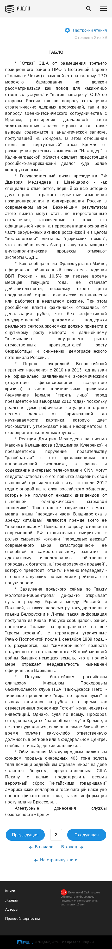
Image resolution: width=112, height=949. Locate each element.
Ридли (23, 8)
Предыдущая (25, 835)
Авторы (11, 909)
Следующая (86, 835)
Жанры (11, 900)
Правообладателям (22, 918)
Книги (10, 891)
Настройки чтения (90, 30)
